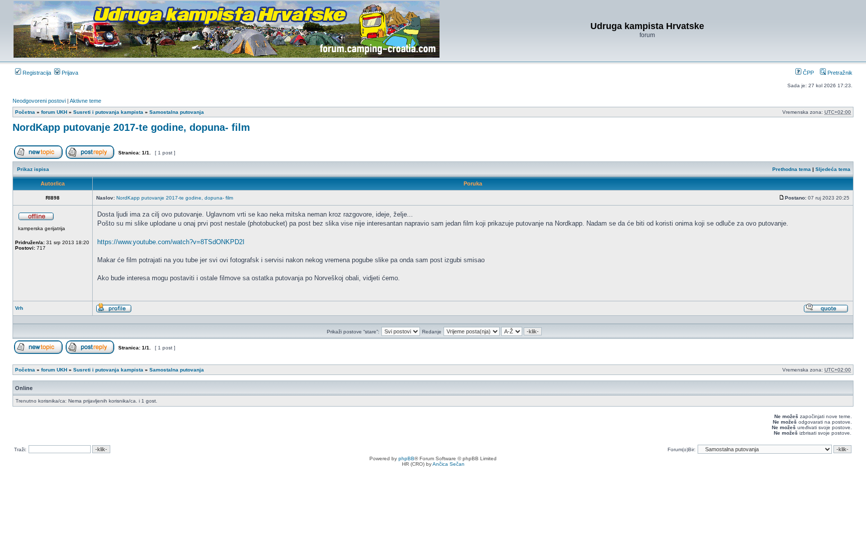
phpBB (406, 458)
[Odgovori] (90, 157)
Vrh (19, 308)
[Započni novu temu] (38, 157)
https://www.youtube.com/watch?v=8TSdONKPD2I (171, 242)
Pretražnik (839, 73)
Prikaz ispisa (33, 169)
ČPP (807, 73)
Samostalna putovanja (176, 112)
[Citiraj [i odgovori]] (825, 311)
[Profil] (114, 311)
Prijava (69, 73)
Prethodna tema (791, 169)
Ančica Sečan (448, 464)
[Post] (782, 198)
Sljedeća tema (832, 169)
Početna (25, 112)
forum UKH (54, 112)
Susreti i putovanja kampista (108, 112)
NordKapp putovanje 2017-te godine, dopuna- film (131, 127)
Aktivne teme (85, 101)
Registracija (36, 73)
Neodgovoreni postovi (39, 101)
